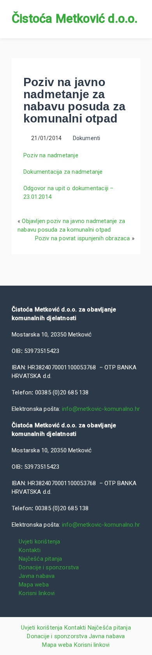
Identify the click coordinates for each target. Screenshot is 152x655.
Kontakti (30, 550)
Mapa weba (34, 584)
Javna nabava (37, 575)
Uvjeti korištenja (39, 541)
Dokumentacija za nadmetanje (63, 171)
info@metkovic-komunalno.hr (101, 408)
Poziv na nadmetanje (50, 155)
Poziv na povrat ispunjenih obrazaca (82, 238)
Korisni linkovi (37, 593)
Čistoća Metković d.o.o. (75, 18)
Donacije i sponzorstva (49, 567)
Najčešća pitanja (40, 558)
